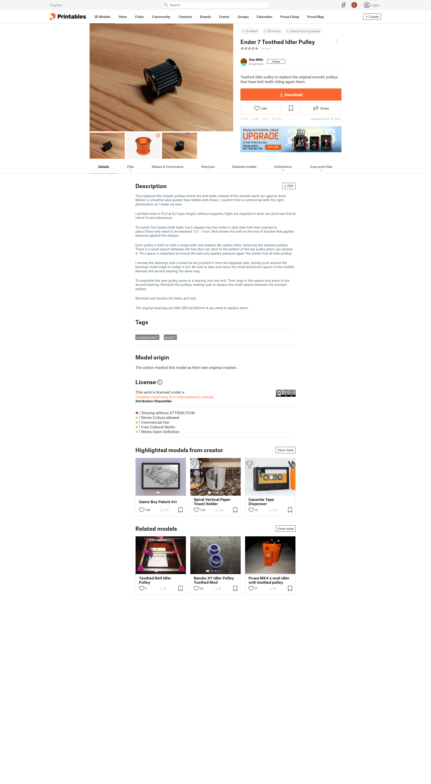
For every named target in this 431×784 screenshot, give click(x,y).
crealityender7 (147, 337)
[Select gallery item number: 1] (158, 492)
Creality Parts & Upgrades (305, 31)
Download (293, 94)
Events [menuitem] (224, 17)
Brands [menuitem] (205, 17)
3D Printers (274, 31)
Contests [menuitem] (185, 17)
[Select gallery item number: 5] (277, 492)
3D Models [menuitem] (102, 17)
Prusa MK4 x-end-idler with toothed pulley (269, 580)
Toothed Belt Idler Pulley (155, 580)
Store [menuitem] (123, 17)
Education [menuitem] (264, 17)
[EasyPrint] (343, 5)
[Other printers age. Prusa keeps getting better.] (290, 139)
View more (285, 450)
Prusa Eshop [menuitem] (289, 17)
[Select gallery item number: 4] (221, 492)
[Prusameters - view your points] (354, 5)
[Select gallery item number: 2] (162, 492)
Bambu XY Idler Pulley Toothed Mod (214, 580)
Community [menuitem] (161, 17)
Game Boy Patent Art (158, 502)
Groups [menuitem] (243, 17)
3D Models (251, 31)
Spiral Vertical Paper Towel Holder (212, 501)
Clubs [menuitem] (139, 17)
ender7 (170, 337)
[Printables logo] (68, 17)
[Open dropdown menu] (336, 41)
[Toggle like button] (141, 510)
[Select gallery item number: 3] (217, 492)
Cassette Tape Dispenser (261, 501)
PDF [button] (290, 186)
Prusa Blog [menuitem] (315, 17)
